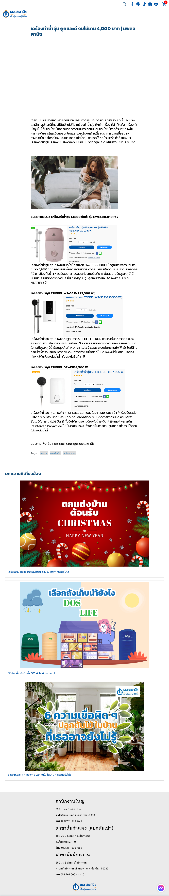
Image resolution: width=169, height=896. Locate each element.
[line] (138, 4)
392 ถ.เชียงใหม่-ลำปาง (68, 809)
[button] (124, 4)
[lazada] (156, 4)
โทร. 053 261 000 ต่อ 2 (69, 847)
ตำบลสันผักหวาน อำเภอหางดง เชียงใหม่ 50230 (82, 868)
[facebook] (132, 4)
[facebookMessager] (161, 888)
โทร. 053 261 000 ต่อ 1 (69, 821)
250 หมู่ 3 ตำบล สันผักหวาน (71, 862)
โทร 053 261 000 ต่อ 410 (70, 874)
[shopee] (150, 4)
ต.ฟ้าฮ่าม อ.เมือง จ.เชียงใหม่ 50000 (75, 815)
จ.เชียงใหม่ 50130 (66, 841)
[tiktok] (144, 4)
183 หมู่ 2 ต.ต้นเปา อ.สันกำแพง (73, 835)
